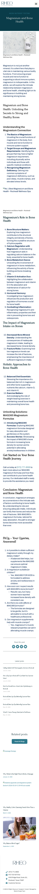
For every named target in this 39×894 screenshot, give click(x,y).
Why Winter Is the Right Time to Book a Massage (18, 774)
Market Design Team (19, 891)
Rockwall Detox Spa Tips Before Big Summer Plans (16, 697)
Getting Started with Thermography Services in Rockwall (18, 668)
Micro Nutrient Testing (19, 13)
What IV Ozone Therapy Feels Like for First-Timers (16, 712)
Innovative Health (10, 633)
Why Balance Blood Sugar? (11, 843)
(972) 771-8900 (23, 467)
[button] (36, 3)
